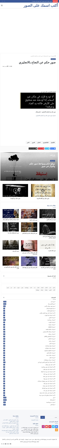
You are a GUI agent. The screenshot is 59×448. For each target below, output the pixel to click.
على (14, 287)
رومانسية (26, 287)
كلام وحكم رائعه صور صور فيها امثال (29, 267)
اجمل (54, 287)
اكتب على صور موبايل (50, 364)
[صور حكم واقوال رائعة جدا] (11, 226)
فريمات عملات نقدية (50, 355)
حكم (38, 142)
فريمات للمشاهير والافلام (49, 336)
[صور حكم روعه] (11, 245)
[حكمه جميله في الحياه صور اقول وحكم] (11, 213)
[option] (29, 166)
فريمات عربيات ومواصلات (49, 360)
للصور (50, 290)
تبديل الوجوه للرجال (50, 308)
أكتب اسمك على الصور (14, 433)
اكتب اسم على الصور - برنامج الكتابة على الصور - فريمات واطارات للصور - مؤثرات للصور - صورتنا (10, 427)
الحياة (42, 287)
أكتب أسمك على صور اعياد (49, 374)
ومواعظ (37, 290)
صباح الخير (52, 404)
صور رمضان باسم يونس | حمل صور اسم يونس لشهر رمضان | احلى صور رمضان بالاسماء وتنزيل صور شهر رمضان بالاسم (27, 1)
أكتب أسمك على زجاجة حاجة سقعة (47, 392)
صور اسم (53, 301)
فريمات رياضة (52, 341)
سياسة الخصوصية (34, 419)
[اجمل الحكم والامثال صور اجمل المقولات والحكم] (47, 228)
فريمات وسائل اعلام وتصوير (49, 331)
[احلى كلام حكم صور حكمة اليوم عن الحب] (11, 261)
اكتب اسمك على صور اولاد (49, 383)
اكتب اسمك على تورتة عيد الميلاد (48, 371)
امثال (38, 287)
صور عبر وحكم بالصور (51, 219)
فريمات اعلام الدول (51, 352)
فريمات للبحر (52, 343)
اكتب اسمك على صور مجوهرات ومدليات (46, 381)
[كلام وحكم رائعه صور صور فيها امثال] (29, 261)
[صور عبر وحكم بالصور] (47, 213)
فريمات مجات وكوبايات (50, 348)
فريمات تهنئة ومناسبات (50, 345)
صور (49, 56)
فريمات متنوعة (52, 324)
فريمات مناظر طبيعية (50, 329)
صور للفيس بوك (51, 303)
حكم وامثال (45, 56)
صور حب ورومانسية (50, 402)
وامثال (46, 290)
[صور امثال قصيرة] (47, 244)
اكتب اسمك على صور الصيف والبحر (47, 313)
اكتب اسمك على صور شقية (49, 376)
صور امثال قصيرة (52, 250)
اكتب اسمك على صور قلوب (49, 369)
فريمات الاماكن (51, 338)
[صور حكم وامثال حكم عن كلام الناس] (29, 227)
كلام (54, 290)
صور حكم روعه (16, 251)
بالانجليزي (45, 142)
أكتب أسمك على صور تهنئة (49, 378)
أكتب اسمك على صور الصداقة (48, 388)
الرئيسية (53, 56)
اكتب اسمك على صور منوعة (49, 385)
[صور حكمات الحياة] (29, 214)
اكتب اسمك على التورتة (50, 315)
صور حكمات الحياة (33, 220)
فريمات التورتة (52, 322)
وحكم (42, 290)
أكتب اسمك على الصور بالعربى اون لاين (46, 362)
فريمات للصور (52, 317)
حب (34, 287)
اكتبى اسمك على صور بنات (49, 390)
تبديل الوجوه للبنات (51, 310)
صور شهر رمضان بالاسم (50, 306)
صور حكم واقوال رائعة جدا (13, 232)
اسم (50, 287)
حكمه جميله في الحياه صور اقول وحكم (11, 219)
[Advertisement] (29, 20)
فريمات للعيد (52, 357)
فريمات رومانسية (51, 320)
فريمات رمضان (51, 334)
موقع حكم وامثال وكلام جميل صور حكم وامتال (40, 164)
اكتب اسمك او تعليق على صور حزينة (47, 395)
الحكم (46, 287)
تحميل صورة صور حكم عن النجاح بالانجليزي (46, 115)
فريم (8, 287)
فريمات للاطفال (51, 327)
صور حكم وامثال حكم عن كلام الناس (29, 233)
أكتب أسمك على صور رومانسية (48, 367)
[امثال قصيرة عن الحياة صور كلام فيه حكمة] (47, 261)
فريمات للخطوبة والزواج (50, 350)
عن (28, 142)
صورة (18, 287)
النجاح (52, 142)
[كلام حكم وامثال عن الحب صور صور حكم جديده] (29, 245)
